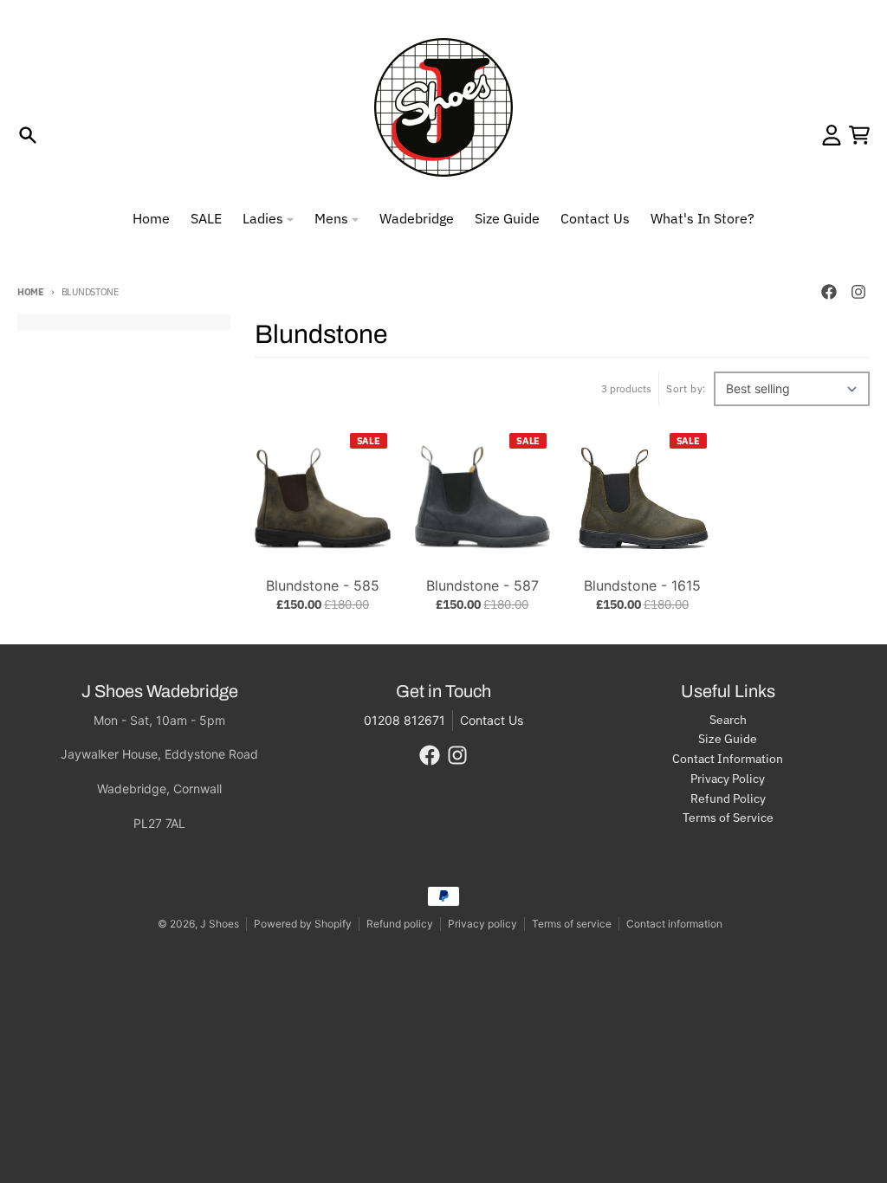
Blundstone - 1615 (642, 585)
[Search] (27, 135)
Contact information (674, 923)
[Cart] (859, 135)
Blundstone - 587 (482, 585)
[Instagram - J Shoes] (858, 292)
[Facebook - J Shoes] (829, 292)
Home (30, 292)
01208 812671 (404, 720)
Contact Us (491, 720)
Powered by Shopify (303, 923)
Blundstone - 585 (322, 585)
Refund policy (399, 923)
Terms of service (572, 923)
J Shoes (219, 923)
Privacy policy (482, 923)
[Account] (831, 135)
